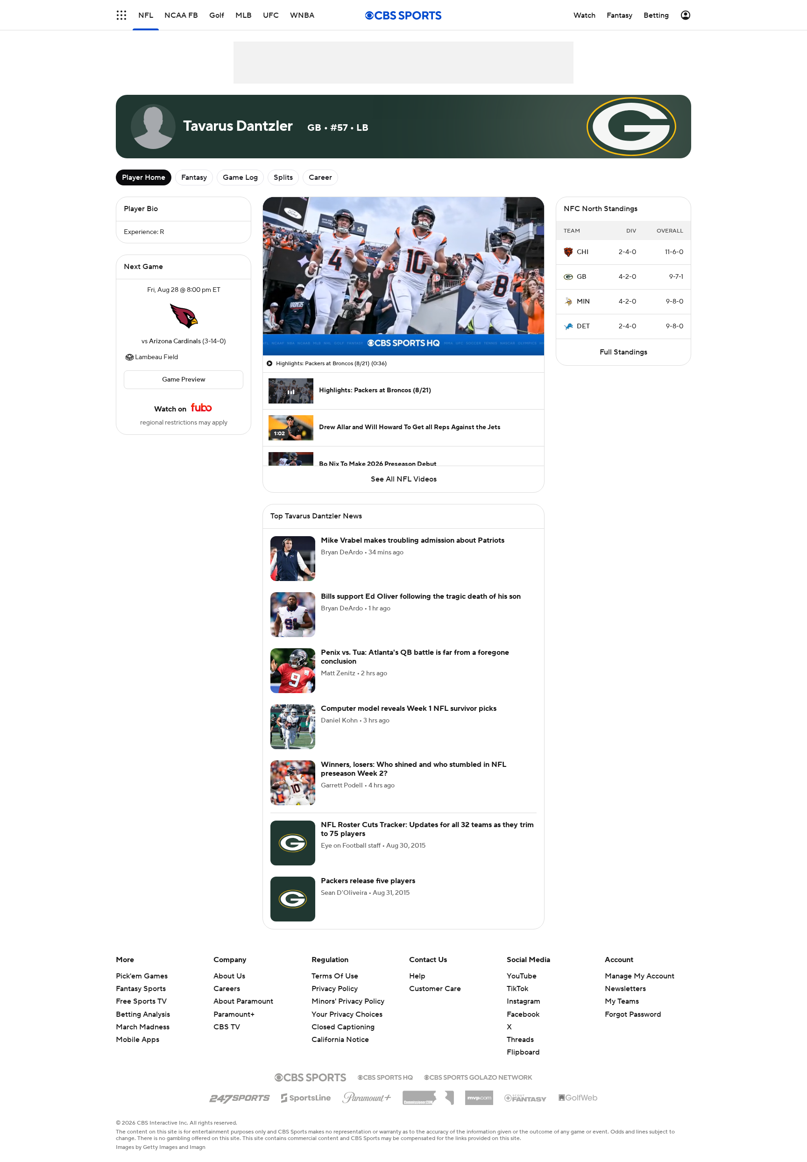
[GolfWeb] (578, 1098)
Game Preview (183, 380)
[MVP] (479, 1094)
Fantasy (194, 177)
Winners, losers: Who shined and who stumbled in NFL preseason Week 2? (413, 769)
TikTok (517, 988)
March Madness (143, 1027)
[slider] (403, 328)
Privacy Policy (334, 988)
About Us (229, 976)
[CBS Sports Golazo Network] (478, 1076)
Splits (283, 177)
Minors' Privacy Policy (347, 1001)
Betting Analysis (143, 1014)
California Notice (340, 1030)
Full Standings (623, 352)
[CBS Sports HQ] (385, 1076)
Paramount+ (234, 1014)
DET (583, 326)
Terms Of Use (334, 976)
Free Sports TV (141, 1001)
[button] (121, 15)
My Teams (622, 1001)
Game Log (240, 177)
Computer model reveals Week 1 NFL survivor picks (408, 708)
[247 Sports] (239, 1096)
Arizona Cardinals (175, 341)
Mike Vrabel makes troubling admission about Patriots (412, 540)
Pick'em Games (142, 976)
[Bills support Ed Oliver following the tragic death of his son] (292, 614)
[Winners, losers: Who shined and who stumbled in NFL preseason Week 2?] (292, 782)
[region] (403, 276)
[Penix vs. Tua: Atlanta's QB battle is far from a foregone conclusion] (292, 670)
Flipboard (523, 1052)
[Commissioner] (428, 1094)
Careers (226, 988)
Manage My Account (639, 976)
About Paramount (243, 1001)
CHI (582, 252)
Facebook (523, 1014)
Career (320, 177)
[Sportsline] (306, 1096)
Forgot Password (633, 1014)
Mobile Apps (137, 1039)
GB (582, 277)
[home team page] (183, 316)
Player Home (143, 177)
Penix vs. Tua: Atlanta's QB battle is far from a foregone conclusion (415, 657)
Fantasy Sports (141, 988)
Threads (520, 1039)
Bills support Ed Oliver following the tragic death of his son (421, 596)
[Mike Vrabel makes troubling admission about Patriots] (292, 558)
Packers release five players (368, 881)
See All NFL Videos (404, 479)
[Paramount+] (366, 1095)
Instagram (523, 1001)
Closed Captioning (343, 1018)
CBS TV (226, 1027)
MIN (583, 302)
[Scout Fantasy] (525, 1097)
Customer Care (435, 988)
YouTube (522, 976)
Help (417, 976)
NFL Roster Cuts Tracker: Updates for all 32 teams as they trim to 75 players (427, 829)
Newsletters (625, 988)
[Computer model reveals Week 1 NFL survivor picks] (292, 726)
